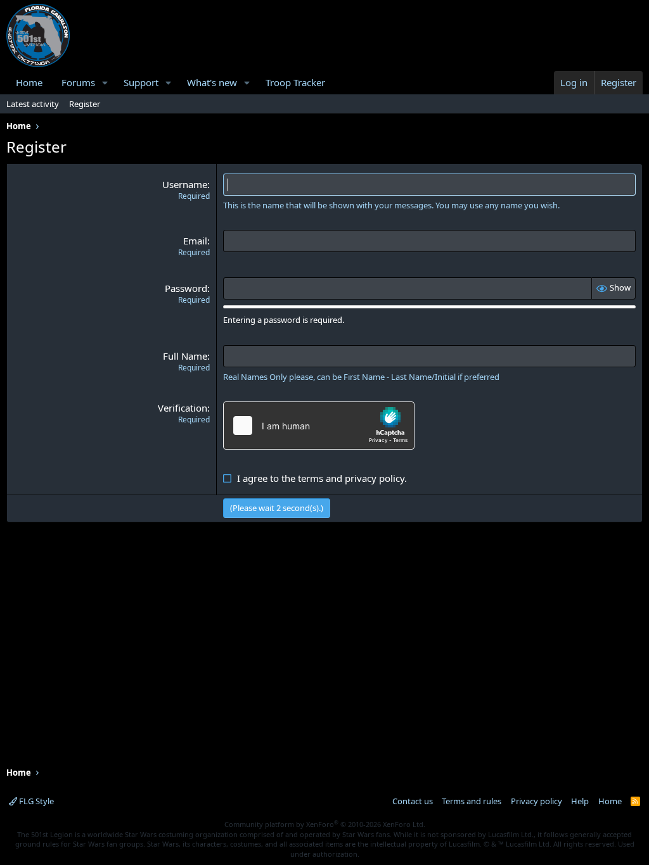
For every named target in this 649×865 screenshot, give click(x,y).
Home (29, 82)
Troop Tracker (295, 82)
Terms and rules (471, 801)
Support (141, 82)
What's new (212, 82)
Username (184, 184)
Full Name (185, 356)
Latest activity (32, 104)
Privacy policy (536, 801)
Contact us (412, 801)
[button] (105, 82)
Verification (182, 407)
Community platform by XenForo (324, 824)
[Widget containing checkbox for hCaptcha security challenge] (318, 425)
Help (580, 801)
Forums (78, 82)
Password (186, 288)
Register (84, 104)
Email (195, 240)
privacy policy (374, 478)
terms (310, 478)
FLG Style (35, 801)
